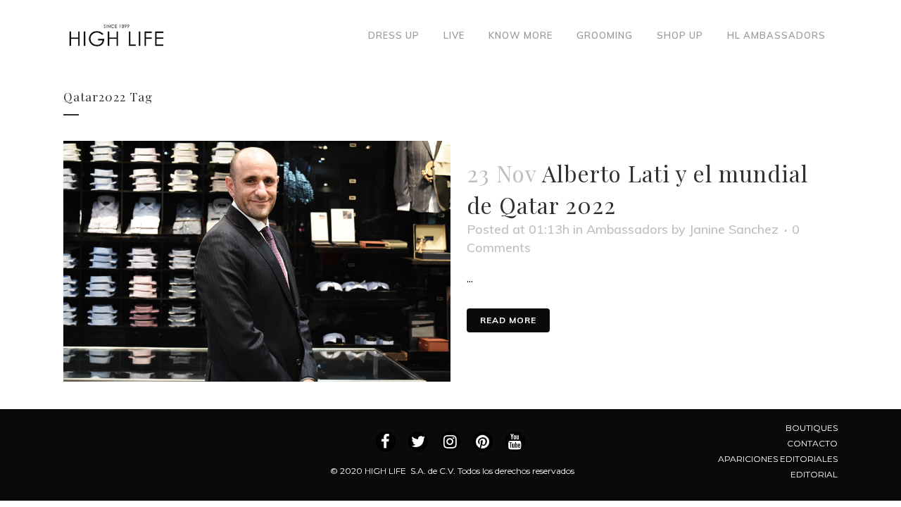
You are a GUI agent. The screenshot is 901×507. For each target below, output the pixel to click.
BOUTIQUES (812, 428)
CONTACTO (812, 443)
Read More (508, 320)
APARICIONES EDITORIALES (778, 458)
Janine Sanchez (734, 229)
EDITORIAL (814, 474)
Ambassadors (627, 229)
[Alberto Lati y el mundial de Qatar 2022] (256, 261)
